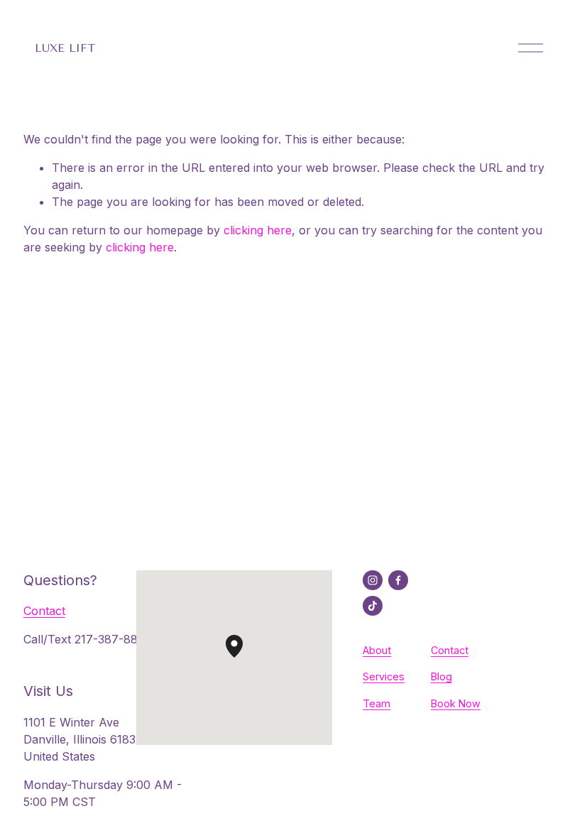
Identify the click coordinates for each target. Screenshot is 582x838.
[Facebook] (398, 580)
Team (376, 703)
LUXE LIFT (64, 48)
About (377, 650)
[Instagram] (373, 580)
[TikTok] (373, 606)
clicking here (258, 230)
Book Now (456, 703)
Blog (441, 676)
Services (384, 676)
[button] (242, 657)
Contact (44, 611)
